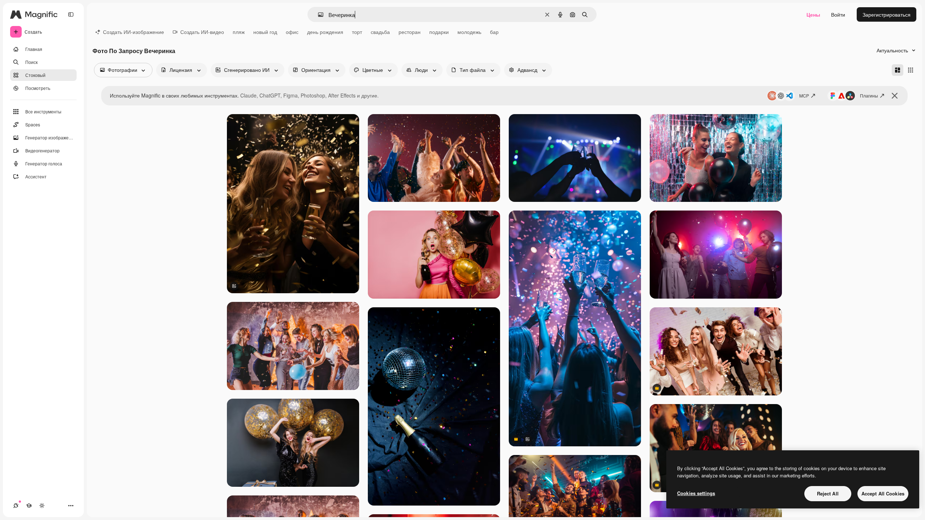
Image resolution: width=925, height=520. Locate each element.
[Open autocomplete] (318, 14)
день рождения (325, 31)
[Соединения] (16, 505)
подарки (439, 31)
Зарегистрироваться (886, 14)
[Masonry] (897, 70)
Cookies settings (696, 493)
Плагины (869, 95)
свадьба (380, 31)
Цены (813, 14)
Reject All (828, 493)
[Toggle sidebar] (71, 14)
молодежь (469, 31)
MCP (804, 95)
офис (292, 31)
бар (494, 31)
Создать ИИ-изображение (133, 31)
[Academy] (29, 505)
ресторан (410, 31)
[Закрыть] (894, 95)
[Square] (910, 70)
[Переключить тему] (42, 505)
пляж (239, 31)
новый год (265, 31)
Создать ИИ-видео (202, 31)
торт (357, 31)
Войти (838, 14)
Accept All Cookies (882, 493)
